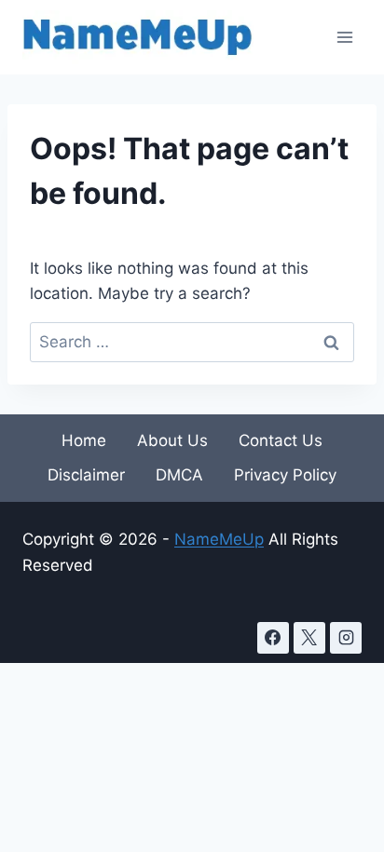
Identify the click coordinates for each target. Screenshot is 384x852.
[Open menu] (344, 36)
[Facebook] (273, 638)
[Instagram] (346, 638)
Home (84, 440)
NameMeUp (219, 539)
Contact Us (280, 440)
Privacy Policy (285, 475)
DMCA (179, 475)
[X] (309, 638)
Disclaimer (86, 475)
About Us (172, 440)
